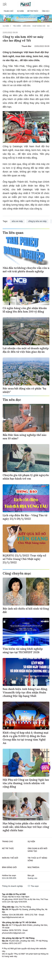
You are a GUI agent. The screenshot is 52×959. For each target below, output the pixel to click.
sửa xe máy (17, 221)
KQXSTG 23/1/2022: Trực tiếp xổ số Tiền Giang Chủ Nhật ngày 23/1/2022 (24, 559)
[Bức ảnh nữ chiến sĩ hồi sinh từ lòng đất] (26, 592)
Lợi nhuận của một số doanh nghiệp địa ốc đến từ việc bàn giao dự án (26, 350)
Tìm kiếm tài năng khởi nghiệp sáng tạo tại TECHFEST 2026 (23, 650)
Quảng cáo (32, 878)
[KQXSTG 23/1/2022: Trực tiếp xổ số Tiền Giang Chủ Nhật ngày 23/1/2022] (26, 538)
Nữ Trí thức (32, 11)
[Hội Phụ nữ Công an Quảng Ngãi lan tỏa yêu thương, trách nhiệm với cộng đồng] (26, 763)
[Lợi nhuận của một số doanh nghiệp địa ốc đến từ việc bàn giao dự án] (26, 331)
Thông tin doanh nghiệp (12, 886)
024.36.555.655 (9, 878)
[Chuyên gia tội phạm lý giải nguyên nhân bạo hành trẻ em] (26, 458)
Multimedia (33, 867)
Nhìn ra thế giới (10, 858)
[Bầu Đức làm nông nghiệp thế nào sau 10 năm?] (26, 418)
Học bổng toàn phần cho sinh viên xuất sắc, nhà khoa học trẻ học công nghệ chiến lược (26, 827)
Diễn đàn (26, 26)
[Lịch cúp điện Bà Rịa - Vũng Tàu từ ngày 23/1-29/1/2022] (26, 498)
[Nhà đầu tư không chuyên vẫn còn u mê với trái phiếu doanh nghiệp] (26, 251)
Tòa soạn (34, 886)
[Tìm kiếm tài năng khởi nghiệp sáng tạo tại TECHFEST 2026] (26, 632)
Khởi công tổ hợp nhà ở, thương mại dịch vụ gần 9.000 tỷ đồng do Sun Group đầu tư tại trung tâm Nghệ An (25, 738)
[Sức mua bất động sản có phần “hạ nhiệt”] (26, 371)
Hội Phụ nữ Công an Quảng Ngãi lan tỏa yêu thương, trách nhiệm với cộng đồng (26, 783)
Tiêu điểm (17, 26)
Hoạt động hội (38, 26)
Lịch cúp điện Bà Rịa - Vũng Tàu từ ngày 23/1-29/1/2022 (25, 517)
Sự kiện (20, 11)
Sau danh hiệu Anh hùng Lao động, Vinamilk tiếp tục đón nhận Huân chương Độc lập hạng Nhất (25, 692)
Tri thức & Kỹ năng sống (37, 859)
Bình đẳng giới (9, 867)
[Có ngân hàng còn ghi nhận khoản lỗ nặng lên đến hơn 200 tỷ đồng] (26, 291)
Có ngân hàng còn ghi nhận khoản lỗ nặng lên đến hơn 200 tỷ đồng (25, 309)
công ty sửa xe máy (37, 221)
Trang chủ (8, 11)
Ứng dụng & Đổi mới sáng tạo (37, 849)
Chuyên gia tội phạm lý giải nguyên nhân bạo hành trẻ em (26, 476)
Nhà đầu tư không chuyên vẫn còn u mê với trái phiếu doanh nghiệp (26, 269)
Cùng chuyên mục (17, 573)
